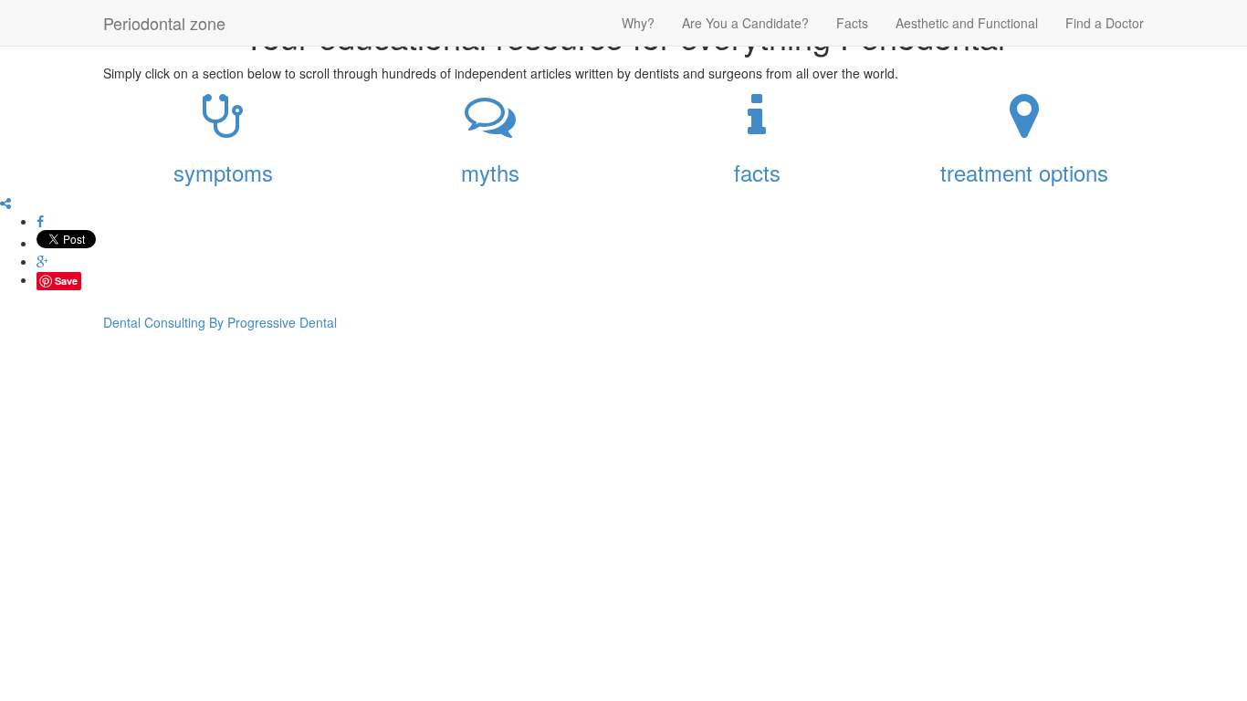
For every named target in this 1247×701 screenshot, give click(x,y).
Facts (852, 23)
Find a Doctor (1104, 23)
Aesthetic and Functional (967, 23)
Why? (638, 23)
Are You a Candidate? (745, 23)
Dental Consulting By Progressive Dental (220, 322)
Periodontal (164, 23)
